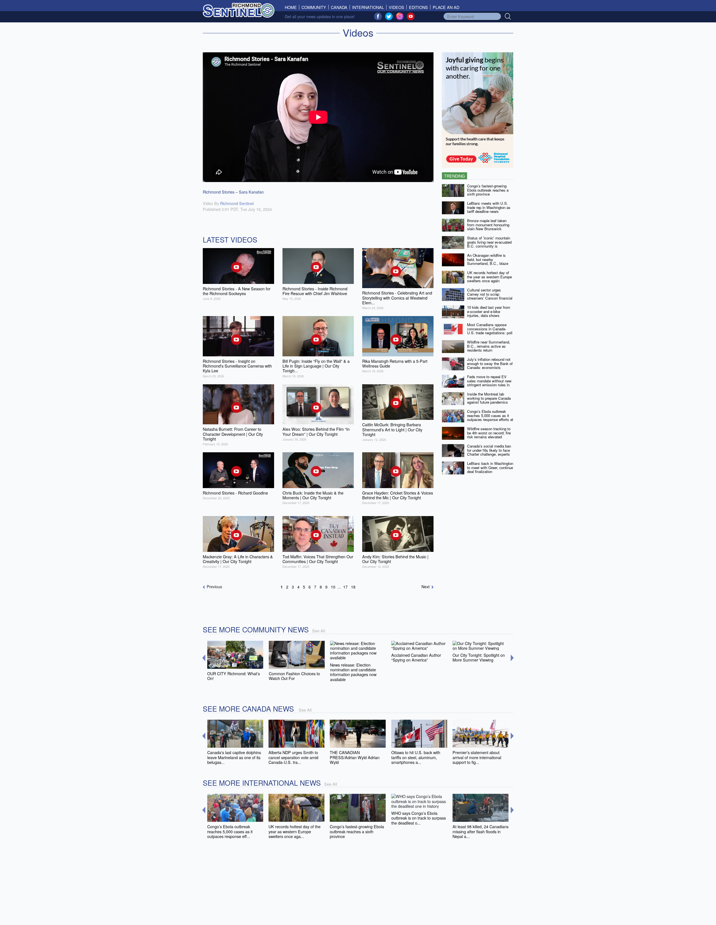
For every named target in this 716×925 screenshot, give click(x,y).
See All (318, 631)
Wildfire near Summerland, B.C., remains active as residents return (488, 346)
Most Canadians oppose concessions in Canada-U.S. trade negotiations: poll (489, 328)
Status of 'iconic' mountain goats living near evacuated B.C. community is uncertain (489, 244)
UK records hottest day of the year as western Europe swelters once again (489, 276)
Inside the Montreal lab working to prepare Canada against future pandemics (489, 398)
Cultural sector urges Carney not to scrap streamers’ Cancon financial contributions (489, 296)
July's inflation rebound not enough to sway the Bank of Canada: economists (490, 363)
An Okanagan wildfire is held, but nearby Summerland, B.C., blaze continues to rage (487, 261)
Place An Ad (446, 7)
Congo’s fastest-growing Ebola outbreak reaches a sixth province (487, 190)
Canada (339, 7)
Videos (396, 7)
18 (353, 587)
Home (292, 7)
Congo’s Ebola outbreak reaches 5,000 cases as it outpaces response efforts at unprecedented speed (490, 417)
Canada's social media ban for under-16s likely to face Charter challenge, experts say (489, 452)
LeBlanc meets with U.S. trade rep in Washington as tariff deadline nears (488, 207)
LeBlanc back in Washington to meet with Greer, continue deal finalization (490, 467)
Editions (418, 7)
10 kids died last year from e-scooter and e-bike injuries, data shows (488, 311)
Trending (454, 176)
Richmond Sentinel (237, 203)
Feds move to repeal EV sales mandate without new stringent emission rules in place (489, 383)
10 (333, 587)
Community (314, 7)
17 (345, 587)
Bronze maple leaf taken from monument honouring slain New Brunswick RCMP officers (488, 227)
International (368, 7)
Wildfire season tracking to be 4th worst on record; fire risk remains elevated (489, 432)
